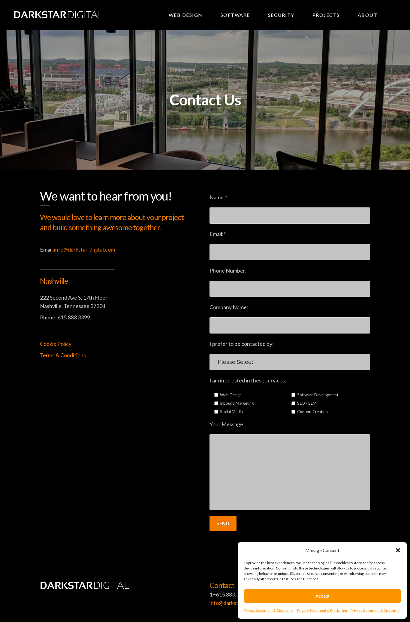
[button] (398, 550)
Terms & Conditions (63, 355)
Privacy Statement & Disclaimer (269, 610)
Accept (322, 596)
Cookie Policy (55, 343)
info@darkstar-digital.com (84, 249)
